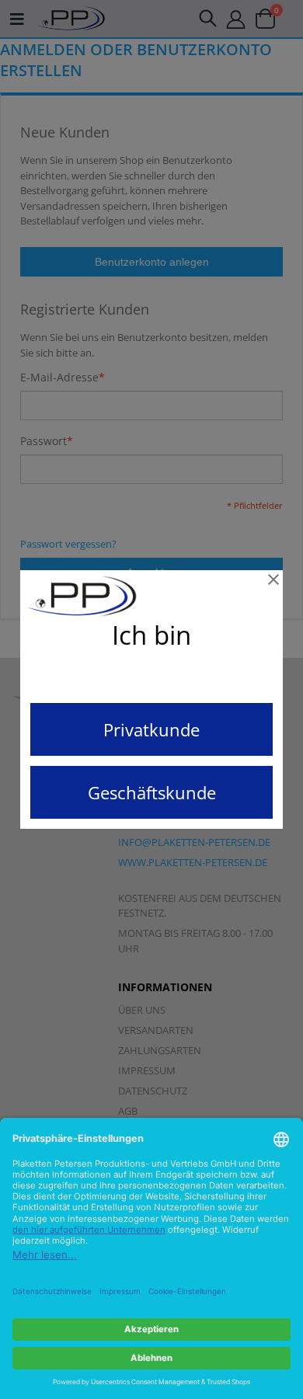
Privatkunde (151, 729)
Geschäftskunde (152, 792)
